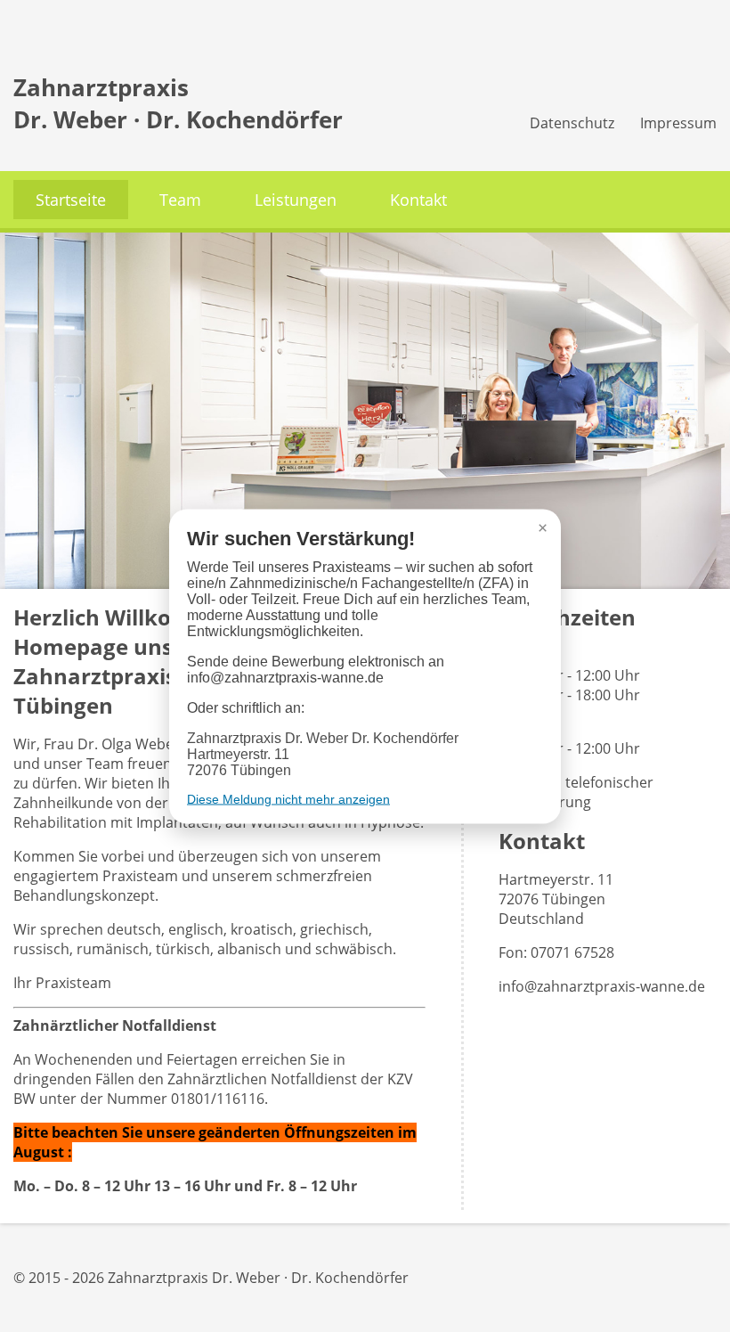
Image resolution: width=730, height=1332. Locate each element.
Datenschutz (572, 123)
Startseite (71, 199)
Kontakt (418, 199)
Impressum (678, 123)
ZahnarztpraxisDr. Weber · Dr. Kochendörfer (178, 103)
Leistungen (296, 199)
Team (180, 199)
